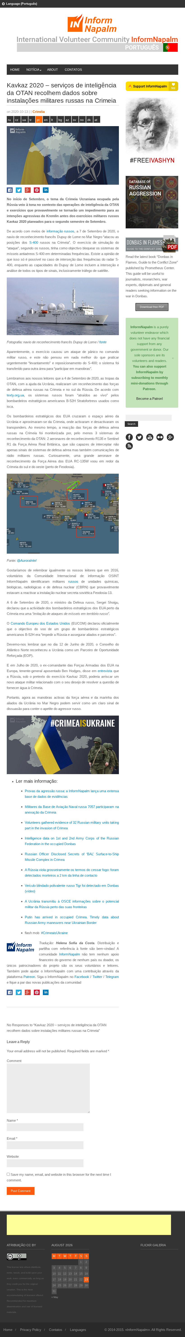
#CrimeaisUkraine (54, 933)
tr (31, 120)
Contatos (73, 69)
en (46, 120)
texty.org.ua (15, 395)
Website (13, 1156)
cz (16, 120)
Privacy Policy (30, 1330)
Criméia (38, 112)
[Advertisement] (89, 1225)
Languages (78, 1330)
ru (9, 120)
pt (38, 120)
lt (52, 120)
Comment (14, 1061)
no (82, 120)
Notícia (32, 69)
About (52, 69)
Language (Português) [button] (21, 3)
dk (89, 120)
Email (11, 1138)
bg (60, 120)
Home (15, 69)
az (67, 120)
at (96, 120)
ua (24, 120)
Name (11, 1120)
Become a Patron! (149, 398)
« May (54, 1297)
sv (74, 120)
